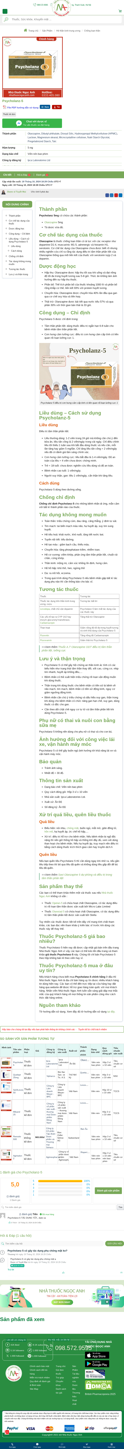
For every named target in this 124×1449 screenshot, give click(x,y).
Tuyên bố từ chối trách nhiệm (92, 1029)
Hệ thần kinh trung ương (68, 30)
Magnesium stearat (47, 137)
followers (17, 1350)
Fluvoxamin (46, 640)
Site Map (34, 1389)
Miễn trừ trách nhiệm (40, 1377)
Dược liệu (75, 1387)
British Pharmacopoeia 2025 (100, 1394)
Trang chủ (33, 30)
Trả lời (11, 1270)
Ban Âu (84, 1129)
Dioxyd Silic (67, 133)
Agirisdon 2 (17, 1157)
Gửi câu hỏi (115, 1243)
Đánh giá (41, 175)
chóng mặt (72, 828)
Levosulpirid (86, 1085)
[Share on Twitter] (111, 195)
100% (87, 1181)
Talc (54, 141)
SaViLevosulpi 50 (20, 1091)
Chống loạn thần (92, 30)
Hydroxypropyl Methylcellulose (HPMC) (96, 133)
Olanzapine (34, 133)
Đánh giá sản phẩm (108, 1190)
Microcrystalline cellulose (72, 137)
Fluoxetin (44, 635)
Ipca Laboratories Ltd (39, 160)
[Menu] (5, 11)
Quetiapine (85, 1072)
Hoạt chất (74, 1402)
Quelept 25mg (17, 1076)
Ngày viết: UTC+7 (27, 185)
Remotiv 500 (17, 1137)
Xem (46, 107)
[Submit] (6, 19)
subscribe (40, 1345)
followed (40, 1350)
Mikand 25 (16, 1113)
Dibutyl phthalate (50, 133)
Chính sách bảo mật (39, 1366)
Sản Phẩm (47, 30)
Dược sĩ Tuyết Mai (16, 191)
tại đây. (111, 1011)
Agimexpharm (52, 1157)
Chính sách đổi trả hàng (38, 1372)
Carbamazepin (47, 623)
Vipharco (51, 1076)
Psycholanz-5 (19, 1063)
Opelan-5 (57, 903)
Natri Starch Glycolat (98, 137)
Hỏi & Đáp (23, 175)
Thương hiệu (76, 1394)
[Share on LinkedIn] (120, 195)
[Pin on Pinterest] (116, 195)
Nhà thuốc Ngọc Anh (72, 1435)
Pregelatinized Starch (39, 141)
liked (15, 1345)
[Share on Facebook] (107, 195)
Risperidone (86, 1152)
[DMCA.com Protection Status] (98, 1385)
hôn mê (48, 831)
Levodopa (45, 609)
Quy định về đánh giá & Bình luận (40, 1383)
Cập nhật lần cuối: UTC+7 (31, 181)
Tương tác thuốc (58, 589)
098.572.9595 (42, 5)
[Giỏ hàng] (120, 11)
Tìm (120, 1207)
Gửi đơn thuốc (60, 1372)
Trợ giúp (60, 1377)
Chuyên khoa (59, 1383)
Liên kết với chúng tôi (16, 1340)
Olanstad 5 (58, 911)
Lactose (32, 137)
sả (66, 780)
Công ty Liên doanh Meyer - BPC (50, 1091)
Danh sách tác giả (61, 1391)
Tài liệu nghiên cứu (75, 1378)
